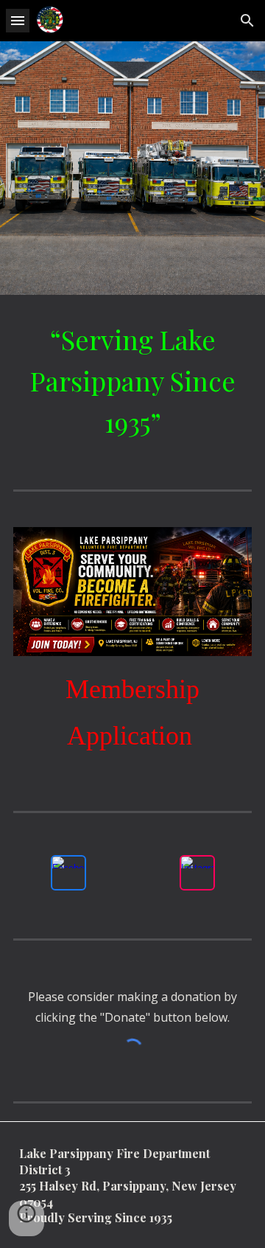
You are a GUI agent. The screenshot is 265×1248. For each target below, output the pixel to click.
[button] (17, 20)
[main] (132, 380)
